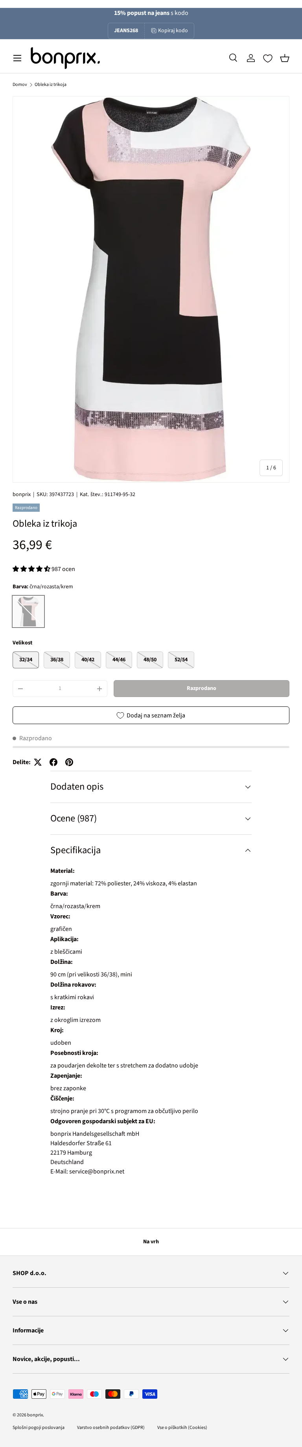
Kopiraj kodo (173, 31)
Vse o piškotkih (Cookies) (182, 1427)
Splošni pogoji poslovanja (38, 1427)
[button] (284, 58)
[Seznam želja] (267, 58)
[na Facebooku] (53, 762)
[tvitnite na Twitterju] (38, 762)
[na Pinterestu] (69, 762)
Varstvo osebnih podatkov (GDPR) (111, 1427)
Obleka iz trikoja (50, 84)
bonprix (22, 494)
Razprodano (201, 688)
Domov (20, 84)
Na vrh (151, 1242)
